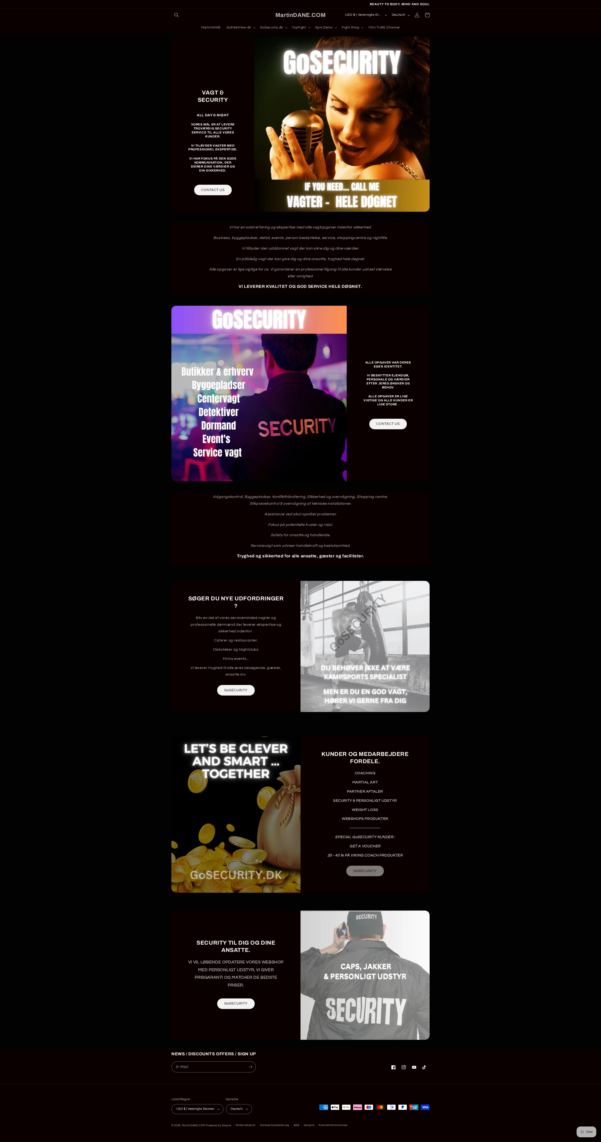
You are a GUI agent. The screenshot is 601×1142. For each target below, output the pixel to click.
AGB (296, 1125)
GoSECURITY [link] (365, 871)
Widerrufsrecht (245, 1125)
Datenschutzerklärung (274, 1125)
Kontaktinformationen (333, 1125)
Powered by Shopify (218, 1125)
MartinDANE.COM (193, 1125)
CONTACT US (213, 190)
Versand (309, 1125)
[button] (176, 15)
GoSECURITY (236, 690)
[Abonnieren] (250, 1066)
